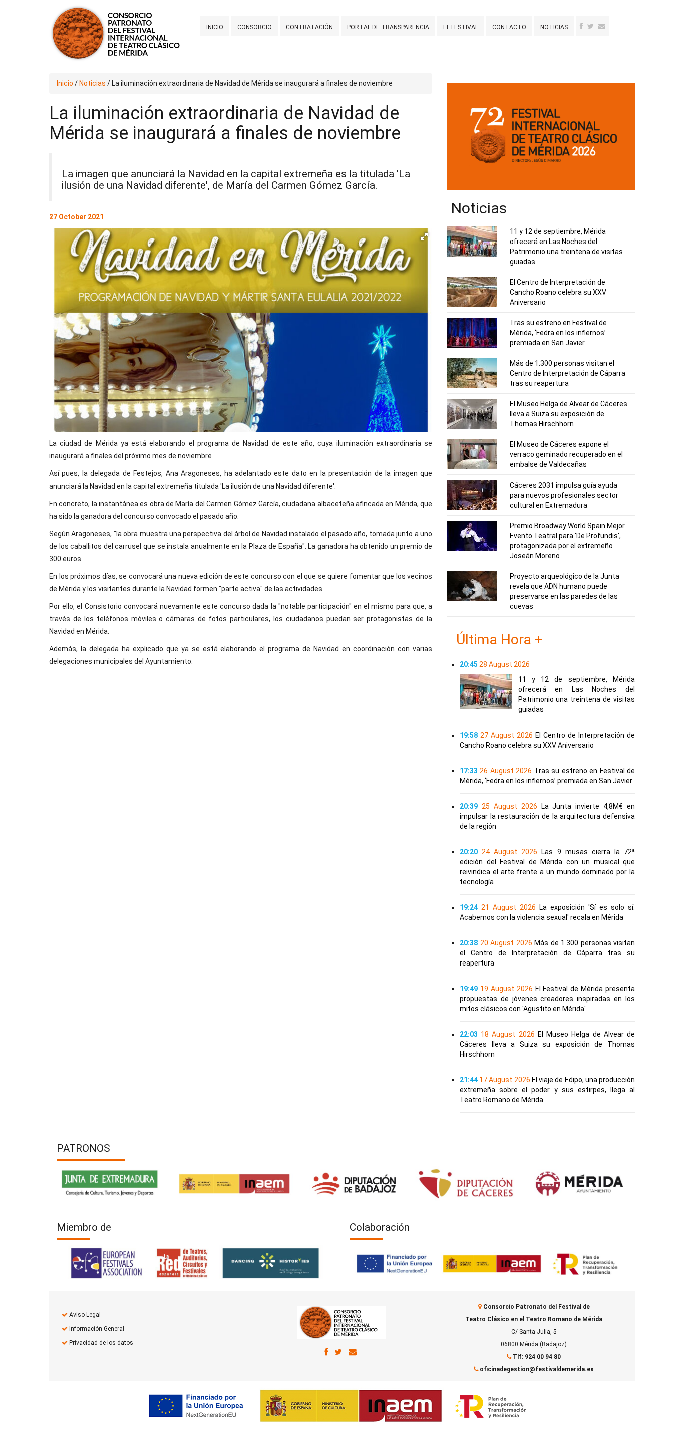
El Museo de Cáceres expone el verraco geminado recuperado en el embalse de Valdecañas (566, 454)
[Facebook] (581, 26)
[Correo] (353, 1351)
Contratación (309, 27)
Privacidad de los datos (101, 1342)
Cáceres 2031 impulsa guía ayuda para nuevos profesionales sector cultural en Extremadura (564, 495)
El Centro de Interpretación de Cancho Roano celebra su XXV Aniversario (558, 292)
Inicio (214, 27)
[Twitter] (590, 26)
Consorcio (254, 27)
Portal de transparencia (388, 27)
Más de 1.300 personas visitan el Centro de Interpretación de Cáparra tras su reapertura (567, 373)
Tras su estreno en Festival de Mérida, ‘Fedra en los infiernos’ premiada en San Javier (558, 333)
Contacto (509, 27)
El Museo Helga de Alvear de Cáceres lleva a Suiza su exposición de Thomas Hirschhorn (568, 414)
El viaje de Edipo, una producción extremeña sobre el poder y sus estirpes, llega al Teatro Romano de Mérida (547, 1090)
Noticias (554, 27)
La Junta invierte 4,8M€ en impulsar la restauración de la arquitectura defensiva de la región (547, 816)
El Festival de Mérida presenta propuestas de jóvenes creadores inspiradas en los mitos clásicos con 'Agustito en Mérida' (547, 999)
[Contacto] (601, 26)
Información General (96, 1328)
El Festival (460, 27)
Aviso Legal (85, 1314)
